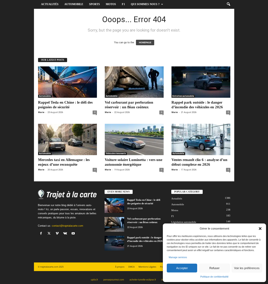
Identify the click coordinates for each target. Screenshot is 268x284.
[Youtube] (73, 233)
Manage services (178, 257)
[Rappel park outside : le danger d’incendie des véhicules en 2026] (200, 82)
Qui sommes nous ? (145, 4)
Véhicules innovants (116, 153)
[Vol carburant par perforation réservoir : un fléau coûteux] (134, 82)
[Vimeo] (58, 233)
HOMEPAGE (145, 42)
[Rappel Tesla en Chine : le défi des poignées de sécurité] (67, 82)
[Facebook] (42, 233)
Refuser (214, 268)
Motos (111, 4)
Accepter (182, 268)
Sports (94, 4)
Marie (41, 112)
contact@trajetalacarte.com (67, 225)
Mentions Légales (147, 266)
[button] (260, 229)
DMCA (131, 266)
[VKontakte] (66, 233)
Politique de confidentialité (214, 276)
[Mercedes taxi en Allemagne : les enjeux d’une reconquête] (67, 139)
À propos (119, 266)
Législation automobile (183, 222)
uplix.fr (94, 279)
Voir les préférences (247, 268)
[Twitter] (50, 233)
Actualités (49, 4)
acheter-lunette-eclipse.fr (142, 279)
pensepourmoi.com (113, 279)
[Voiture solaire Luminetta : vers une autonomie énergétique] (134, 139)
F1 (123, 4)
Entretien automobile (183, 96)
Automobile (73, 4)
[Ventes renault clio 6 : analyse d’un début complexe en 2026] (200, 139)
